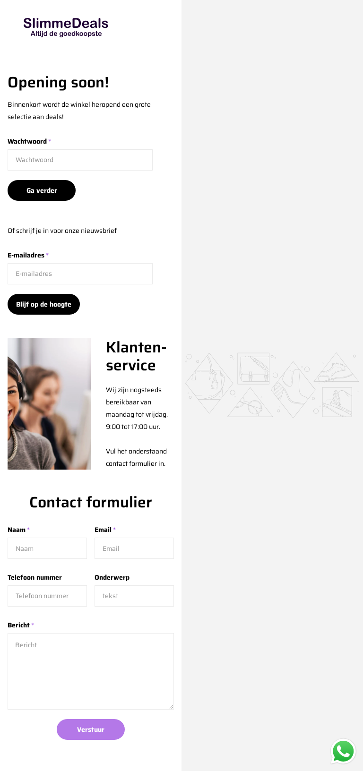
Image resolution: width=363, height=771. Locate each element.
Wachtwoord (29, 141)
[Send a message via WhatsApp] (343, 751)
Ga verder (41, 190)
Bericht (21, 625)
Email (105, 529)
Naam (19, 529)
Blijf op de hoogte (43, 304)
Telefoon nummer (35, 577)
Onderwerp (112, 577)
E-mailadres (28, 255)
